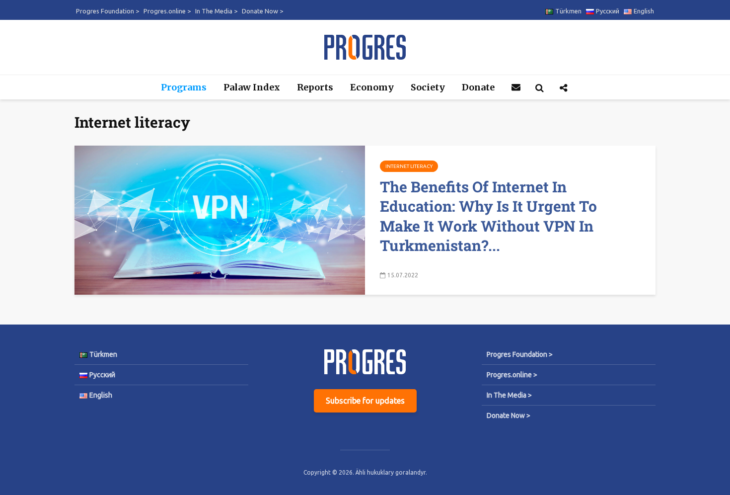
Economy (372, 87)
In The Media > (216, 10)
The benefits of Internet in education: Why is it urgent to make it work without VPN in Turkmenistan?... (488, 216)
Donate (478, 87)
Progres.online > (167, 10)
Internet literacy (409, 166)
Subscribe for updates (365, 400)
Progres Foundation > (107, 10)
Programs (184, 87)
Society (428, 87)
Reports (315, 87)
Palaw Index (251, 87)
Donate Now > (262, 10)
